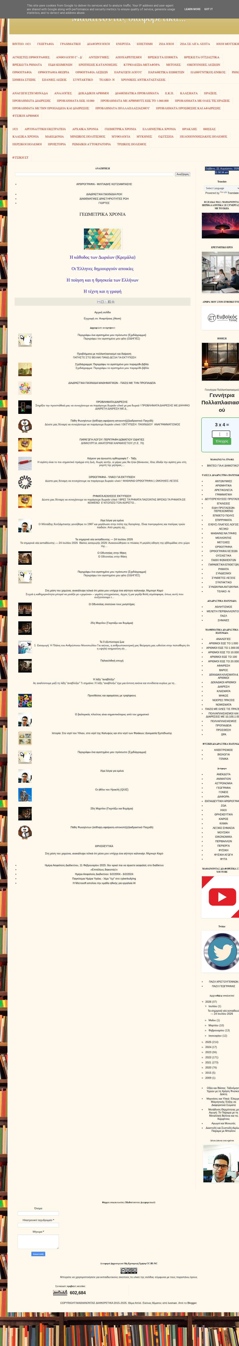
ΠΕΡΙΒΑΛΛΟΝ (223, 841)
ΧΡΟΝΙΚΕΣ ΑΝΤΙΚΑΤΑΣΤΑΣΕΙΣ (143, 80)
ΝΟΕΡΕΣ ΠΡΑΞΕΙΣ (223, 700)
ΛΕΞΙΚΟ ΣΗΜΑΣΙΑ (224, 827)
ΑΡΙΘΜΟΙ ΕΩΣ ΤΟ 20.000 (223, 661)
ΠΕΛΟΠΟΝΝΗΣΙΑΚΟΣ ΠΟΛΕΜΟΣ (203, 136)
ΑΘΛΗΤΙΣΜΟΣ (223, 606)
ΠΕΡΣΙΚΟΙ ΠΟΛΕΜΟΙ (27, 144)
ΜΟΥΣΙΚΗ (223, 832)
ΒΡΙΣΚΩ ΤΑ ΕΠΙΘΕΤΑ (163, 57)
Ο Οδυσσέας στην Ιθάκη (111, 552)
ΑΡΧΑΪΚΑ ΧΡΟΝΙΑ (85, 129)
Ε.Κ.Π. (169, 93)
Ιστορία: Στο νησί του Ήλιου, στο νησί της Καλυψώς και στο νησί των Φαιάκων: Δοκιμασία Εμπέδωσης (112, 733)
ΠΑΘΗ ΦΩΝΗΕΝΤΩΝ (223, 560)
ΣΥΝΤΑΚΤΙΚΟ (83, 80)
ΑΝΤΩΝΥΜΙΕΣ (99, 57)
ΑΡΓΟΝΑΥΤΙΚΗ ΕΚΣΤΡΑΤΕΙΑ (45, 129)
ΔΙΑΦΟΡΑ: (224, 796)
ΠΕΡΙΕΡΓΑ (223, 845)
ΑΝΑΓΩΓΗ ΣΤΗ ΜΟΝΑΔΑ (30, 93)
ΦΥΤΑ (223, 859)
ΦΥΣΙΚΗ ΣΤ (20, 157)
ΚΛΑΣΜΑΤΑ (189, 93)
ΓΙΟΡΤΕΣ (104, 202)
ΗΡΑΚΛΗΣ (189, 129)
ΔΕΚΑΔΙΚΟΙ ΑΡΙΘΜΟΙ (93, 93)
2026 (208, 1001)
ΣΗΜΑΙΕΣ (223, 620)
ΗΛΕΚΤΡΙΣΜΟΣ (223, 749)
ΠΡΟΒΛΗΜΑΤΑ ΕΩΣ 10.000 (75, 101)
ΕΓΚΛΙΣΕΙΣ (223, 503)
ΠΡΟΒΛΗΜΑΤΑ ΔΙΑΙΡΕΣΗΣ (32, 101)
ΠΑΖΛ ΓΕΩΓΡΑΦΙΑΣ (223, 986)
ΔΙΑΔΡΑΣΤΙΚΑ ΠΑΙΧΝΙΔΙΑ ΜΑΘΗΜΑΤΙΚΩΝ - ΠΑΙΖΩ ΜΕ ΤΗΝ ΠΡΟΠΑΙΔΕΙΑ (112, 382)
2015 (208, 1072)
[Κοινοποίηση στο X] (106, 302)
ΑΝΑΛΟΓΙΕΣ (63, 93)
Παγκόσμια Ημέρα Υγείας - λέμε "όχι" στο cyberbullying (104, 878)
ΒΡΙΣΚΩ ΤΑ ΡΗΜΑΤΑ (27, 65)
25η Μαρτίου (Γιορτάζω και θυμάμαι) (112, 622)
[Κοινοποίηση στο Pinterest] (113, 302)
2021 (208, 1062)
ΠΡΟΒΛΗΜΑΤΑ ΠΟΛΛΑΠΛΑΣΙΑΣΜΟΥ (122, 108)
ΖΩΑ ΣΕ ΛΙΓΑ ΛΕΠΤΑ (195, 44)
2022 (208, 1057)
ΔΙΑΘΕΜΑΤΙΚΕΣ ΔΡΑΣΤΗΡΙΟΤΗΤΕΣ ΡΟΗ (104, 198)
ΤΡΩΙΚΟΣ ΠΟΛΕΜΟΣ (131, 144)
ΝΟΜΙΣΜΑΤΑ (223, 704)
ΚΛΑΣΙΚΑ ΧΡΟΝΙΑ (26, 136)
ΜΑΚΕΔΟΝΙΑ (54, 136)
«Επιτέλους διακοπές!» (104, 869)
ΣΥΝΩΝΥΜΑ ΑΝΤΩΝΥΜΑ (223, 586)
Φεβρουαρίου (217, 1030)
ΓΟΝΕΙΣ (223, 792)
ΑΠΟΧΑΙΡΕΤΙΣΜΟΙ (128, 57)
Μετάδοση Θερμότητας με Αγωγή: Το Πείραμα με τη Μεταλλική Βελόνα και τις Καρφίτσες (223, 1114)
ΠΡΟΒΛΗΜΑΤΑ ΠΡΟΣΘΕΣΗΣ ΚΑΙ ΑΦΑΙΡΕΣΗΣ (188, 108)
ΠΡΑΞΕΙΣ (210, 93)
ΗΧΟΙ (223, 810)
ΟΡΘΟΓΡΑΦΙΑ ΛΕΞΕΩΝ (92, 72)
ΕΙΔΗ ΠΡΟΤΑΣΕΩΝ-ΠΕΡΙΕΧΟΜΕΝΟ (223, 509)
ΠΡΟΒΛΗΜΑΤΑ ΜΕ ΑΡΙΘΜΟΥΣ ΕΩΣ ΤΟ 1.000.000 (135, 101)
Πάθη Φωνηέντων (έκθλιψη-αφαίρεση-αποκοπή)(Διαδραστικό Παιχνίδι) (112, 420)
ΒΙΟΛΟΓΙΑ (224, 754)
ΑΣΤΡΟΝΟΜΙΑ (223, 783)
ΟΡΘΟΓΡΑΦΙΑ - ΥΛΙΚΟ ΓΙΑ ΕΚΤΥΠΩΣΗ (112, 477)
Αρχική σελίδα (102, 312)
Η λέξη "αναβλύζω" (104, 679)
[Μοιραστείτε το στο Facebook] (109, 302)
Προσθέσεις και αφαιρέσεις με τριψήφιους (112, 695)
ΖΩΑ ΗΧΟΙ (166, 44)
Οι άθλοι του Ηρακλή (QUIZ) (111, 789)
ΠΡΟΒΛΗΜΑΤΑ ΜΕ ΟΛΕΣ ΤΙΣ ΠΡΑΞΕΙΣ (202, 101)
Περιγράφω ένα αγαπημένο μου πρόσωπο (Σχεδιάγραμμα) (112, 334)
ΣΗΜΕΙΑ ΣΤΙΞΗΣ (24, 80)
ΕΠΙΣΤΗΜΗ (145, 44)
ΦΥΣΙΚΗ (223, 850)
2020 (208, 1067)
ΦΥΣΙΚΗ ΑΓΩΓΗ (223, 854)
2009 (208, 1077)
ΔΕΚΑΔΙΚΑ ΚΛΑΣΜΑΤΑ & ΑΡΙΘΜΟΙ (223, 676)
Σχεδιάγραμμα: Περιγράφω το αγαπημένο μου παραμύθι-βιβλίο (112, 364)
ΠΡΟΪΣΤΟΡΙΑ (57, 144)
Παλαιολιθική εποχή (111, 660)
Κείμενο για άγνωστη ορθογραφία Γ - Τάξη (111, 458)
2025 (208, 1041)
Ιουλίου (213, 1006)
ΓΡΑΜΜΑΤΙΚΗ (70, 44)
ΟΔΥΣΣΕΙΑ (166, 136)
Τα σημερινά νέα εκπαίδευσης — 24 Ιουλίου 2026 (104, 539)
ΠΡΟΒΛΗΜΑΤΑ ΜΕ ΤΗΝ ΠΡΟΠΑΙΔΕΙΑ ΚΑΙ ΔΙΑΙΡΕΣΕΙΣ (51, 108)
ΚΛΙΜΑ (224, 823)
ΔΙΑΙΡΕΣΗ (223, 686)
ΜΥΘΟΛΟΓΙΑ (121, 136)
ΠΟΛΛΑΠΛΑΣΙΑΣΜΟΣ (224, 721)
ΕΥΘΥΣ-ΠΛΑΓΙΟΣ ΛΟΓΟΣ (223, 524)
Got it (208, 9)
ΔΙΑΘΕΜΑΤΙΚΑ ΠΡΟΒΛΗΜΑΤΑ (137, 93)
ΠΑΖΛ (223, 615)
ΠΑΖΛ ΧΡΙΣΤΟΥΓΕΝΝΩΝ (223, 981)
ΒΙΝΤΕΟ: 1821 (21, 44)
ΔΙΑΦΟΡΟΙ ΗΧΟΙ (98, 44)
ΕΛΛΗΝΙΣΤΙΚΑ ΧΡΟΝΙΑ (159, 129)
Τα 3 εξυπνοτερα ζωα (112, 641)
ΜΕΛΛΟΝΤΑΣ (223, 537)
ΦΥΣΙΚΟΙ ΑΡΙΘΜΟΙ (26, 116)
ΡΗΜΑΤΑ (223, 569)
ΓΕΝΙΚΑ (223, 758)
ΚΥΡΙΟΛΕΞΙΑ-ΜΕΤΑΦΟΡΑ (142, 65)
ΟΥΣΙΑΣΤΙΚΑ (223, 555)
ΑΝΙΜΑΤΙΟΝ (223, 778)
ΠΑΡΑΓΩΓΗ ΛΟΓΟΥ (128, 72)
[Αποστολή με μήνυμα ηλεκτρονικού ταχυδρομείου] (99, 302)
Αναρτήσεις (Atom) (110, 318)
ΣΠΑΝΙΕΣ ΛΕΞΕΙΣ (54, 80)
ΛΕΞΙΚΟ (223, 528)
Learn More (192, 9)
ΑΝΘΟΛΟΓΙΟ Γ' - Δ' (69, 57)
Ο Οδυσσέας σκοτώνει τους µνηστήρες (112, 604)
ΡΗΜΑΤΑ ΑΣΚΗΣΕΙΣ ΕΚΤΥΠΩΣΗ (112, 495)
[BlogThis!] (102, 302)
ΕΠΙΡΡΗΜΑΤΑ (223, 519)
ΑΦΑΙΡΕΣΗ (223, 665)
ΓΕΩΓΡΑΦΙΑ (45, 44)
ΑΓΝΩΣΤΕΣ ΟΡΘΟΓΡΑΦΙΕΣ (31, 57)
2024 (208, 1047)
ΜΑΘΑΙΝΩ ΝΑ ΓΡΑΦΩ (223, 533)
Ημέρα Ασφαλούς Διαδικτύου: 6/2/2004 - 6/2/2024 (104, 874)
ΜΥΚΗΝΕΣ (144, 136)
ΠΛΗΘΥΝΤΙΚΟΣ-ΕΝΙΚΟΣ (208, 72)
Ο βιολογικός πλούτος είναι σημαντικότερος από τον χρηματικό (112, 714)
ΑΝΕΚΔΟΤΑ (223, 774)
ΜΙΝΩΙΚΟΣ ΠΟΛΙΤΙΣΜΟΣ (87, 136)
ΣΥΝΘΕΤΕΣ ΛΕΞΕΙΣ (223, 577)
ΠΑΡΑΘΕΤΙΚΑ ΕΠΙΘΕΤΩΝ (166, 72)
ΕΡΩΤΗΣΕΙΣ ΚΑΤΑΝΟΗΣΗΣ (98, 65)
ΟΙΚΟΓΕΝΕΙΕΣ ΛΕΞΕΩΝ (203, 65)
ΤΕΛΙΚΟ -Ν (107, 80)
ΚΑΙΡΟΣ (223, 818)
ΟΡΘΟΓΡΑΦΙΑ (22, 72)
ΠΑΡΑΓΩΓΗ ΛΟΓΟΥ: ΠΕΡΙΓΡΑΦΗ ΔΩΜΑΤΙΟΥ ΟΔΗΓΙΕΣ (112, 439)
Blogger (191, 1302)
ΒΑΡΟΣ (223, 670)
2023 (208, 1052)
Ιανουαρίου (215, 1035)
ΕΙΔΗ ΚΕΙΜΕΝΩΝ (60, 65)
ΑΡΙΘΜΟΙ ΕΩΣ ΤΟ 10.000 (223, 652)
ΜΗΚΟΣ (223, 695)
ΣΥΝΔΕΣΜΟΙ (223, 573)
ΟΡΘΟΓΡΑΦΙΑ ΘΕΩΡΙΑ (53, 72)
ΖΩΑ (223, 805)
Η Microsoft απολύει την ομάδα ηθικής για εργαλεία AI (104, 883)
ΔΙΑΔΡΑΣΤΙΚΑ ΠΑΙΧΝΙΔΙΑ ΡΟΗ (104, 194)
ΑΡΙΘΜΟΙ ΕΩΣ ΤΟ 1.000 (223, 643)
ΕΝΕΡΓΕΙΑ (123, 44)
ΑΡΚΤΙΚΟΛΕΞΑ (223, 489)
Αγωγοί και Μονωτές (223, 1123)
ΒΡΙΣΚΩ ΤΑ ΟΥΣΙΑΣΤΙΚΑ (201, 57)
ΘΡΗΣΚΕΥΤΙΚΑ (104, 846)
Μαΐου (213, 1020)
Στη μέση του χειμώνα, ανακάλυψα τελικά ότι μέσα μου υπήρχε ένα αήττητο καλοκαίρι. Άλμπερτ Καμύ (104, 590)
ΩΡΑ (223, 734)
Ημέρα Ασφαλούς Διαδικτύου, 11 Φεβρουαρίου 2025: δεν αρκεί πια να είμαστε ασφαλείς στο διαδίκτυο (104, 865)
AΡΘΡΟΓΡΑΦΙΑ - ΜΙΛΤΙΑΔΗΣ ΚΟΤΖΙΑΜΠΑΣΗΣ (104, 184)
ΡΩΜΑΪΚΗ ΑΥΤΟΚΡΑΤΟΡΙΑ (91, 144)
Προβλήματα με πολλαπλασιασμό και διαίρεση (104, 353)
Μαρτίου (214, 1025)
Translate (233, 192)
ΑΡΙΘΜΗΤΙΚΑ (223, 485)
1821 (15, 129)
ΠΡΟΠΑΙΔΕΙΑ (223, 725)
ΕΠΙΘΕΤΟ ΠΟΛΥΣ (223, 515)
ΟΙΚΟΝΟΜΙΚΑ (223, 836)
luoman (172, 1302)
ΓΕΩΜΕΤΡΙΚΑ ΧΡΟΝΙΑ (120, 129)
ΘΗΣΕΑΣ (209, 129)
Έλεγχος (222, 441)
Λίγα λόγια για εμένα (112, 520)
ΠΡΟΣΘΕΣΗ (223, 729)
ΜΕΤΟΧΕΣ (173, 65)
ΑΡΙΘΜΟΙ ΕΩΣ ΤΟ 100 (223, 656)
